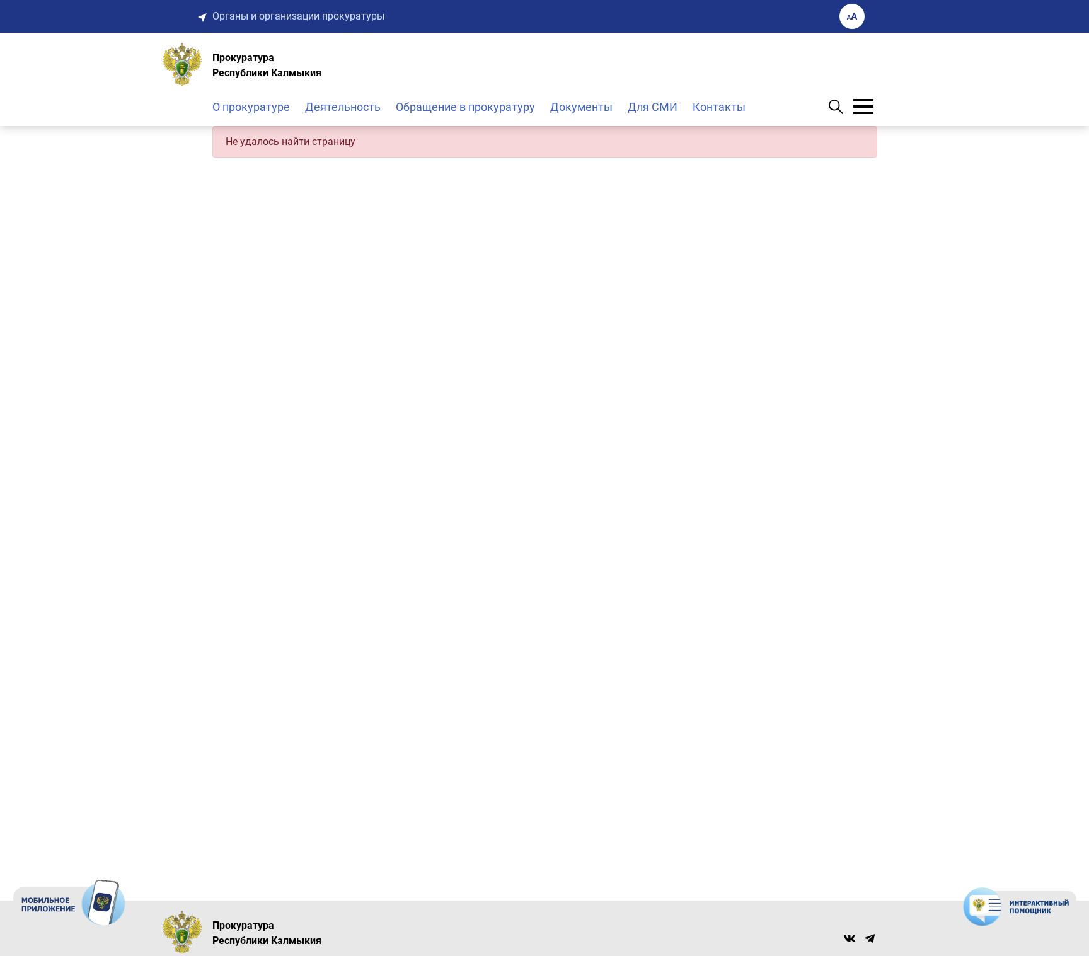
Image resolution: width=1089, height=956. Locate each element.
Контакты (719, 106)
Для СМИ (652, 106)
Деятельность (343, 106)
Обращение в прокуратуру (465, 106)
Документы (581, 106)
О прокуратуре (251, 106)
